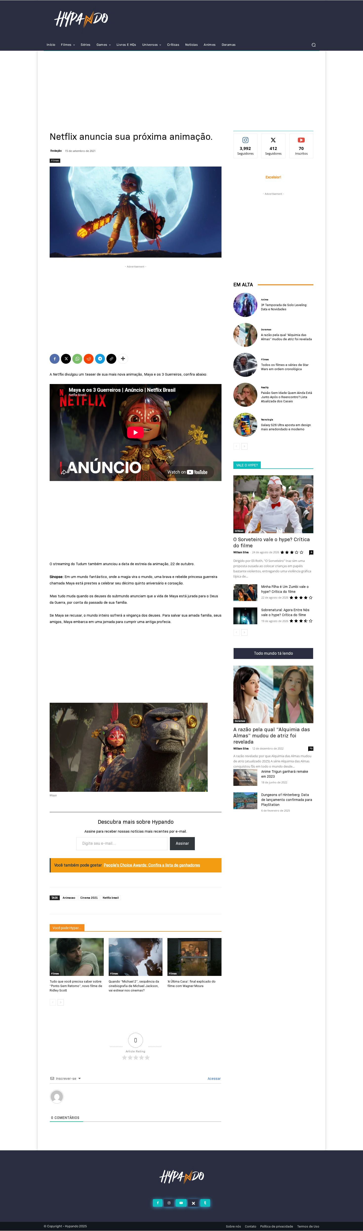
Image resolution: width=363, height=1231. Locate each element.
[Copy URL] (111, 359)
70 (310, 748)
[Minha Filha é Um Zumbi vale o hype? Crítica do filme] (245, 592)
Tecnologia (267, 419)
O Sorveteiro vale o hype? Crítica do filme (271, 542)
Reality (265, 387)
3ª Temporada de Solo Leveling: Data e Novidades (284, 307)
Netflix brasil (111, 897)
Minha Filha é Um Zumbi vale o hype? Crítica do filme (285, 589)
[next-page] (61, 1002)
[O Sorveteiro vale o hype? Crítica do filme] (273, 504)
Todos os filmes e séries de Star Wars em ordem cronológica (284, 367)
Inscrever (301, 137)
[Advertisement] (181, 88)
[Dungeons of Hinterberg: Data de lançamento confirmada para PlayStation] (245, 800)
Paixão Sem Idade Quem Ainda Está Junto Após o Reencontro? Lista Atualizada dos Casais (286, 397)
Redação (56, 150)
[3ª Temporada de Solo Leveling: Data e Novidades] (245, 305)
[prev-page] (53, 1002)
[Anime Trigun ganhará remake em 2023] (245, 777)
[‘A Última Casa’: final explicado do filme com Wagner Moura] (194, 957)
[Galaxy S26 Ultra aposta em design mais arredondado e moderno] (245, 425)
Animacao (69, 897)
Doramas (266, 329)
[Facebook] (55, 359)
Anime (264, 299)
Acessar (214, 1078)
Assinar (182, 843)
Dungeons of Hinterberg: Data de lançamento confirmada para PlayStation (286, 800)
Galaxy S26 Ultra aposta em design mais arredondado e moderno (286, 427)
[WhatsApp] (77, 359)
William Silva (241, 552)
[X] (66, 359)
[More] (123, 359)
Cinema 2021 (89, 897)
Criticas (239, 530)
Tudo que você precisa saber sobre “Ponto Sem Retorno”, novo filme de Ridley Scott (76, 985)
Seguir (245, 137)
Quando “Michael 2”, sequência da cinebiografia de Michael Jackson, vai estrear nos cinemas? (134, 985)
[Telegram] (100, 359)
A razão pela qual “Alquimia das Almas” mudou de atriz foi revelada (286, 337)
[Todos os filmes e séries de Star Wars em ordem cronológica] (245, 365)
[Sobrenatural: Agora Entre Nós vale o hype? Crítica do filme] (245, 615)
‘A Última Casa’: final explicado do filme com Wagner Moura (191, 983)
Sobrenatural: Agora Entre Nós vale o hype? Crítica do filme (285, 612)
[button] (313, 45)
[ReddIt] (89, 359)
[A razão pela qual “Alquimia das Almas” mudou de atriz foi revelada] (245, 335)
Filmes (55, 160)
